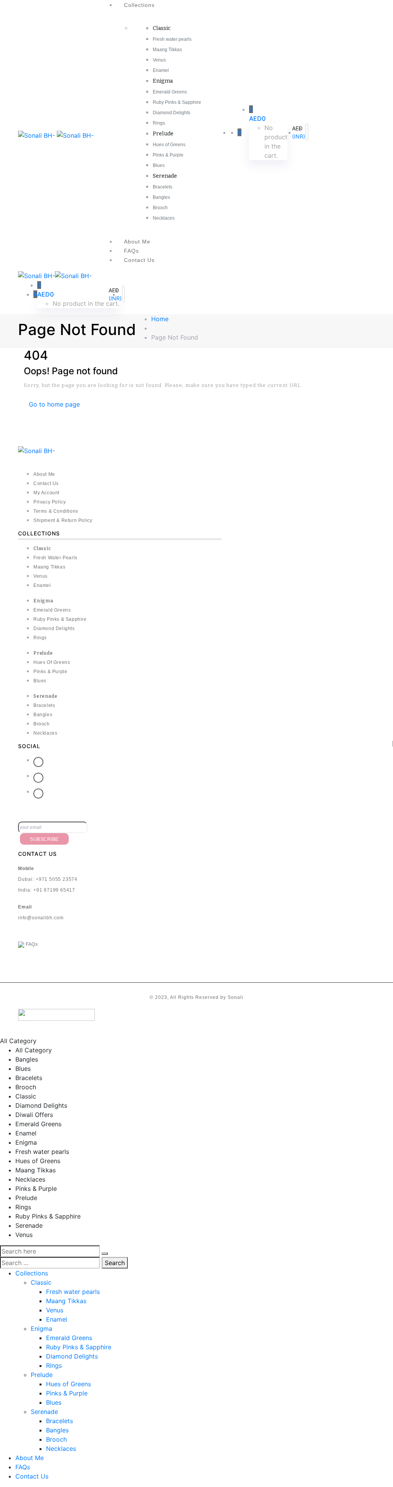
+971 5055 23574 (57, 879)
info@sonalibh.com (41, 917)
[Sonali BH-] (37, 135)
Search (115, 1263)
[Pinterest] (38, 778)
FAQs (31, 944)
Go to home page (54, 404)
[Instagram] (38, 794)
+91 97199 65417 (54, 890)
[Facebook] (38, 762)
